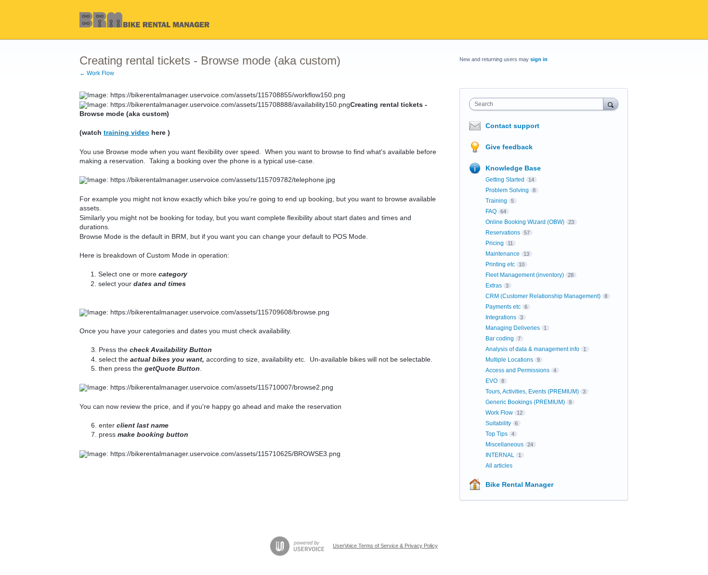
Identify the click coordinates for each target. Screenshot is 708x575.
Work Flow (499, 412)
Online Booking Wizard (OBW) (524, 222)
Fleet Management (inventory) (524, 275)
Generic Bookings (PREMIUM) (525, 402)
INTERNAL (499, 455)
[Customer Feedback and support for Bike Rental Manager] (144, 19)
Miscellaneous (504, 444)
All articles (498, 465)
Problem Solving (507, 190)
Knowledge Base (513, 168)
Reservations (502, 232)
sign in (539, 59)
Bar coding (499, 338)
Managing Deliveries (512, 328)
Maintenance (502, 253)
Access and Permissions (517, 370)
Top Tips (496, 434)
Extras (493, 285)
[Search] (610, 104)
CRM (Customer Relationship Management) (543, 296)
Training (496, 200)
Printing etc (500, 264)
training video (126, 132)
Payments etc (503, 306)
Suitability (498, 423)
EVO (491, 381)
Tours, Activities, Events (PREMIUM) (532, 391)
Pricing (494, 243)
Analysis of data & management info (532, 349)
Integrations (500, 317)
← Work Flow (96, 73)
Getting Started (504, 179)
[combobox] (538, 104)
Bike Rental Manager (519, 484)
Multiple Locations (509, 359)
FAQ (491, 211)
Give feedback (509, 147)
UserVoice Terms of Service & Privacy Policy (385, 546)
